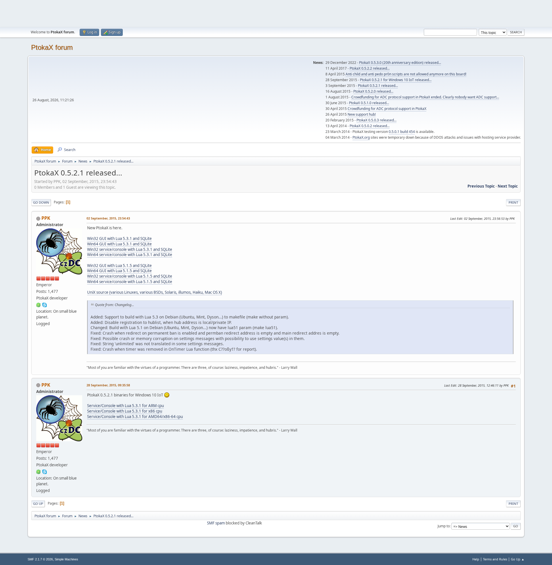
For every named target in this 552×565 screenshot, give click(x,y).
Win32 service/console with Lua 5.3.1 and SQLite (129, 249)
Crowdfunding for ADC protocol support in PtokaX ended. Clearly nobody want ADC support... (425, 97)
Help (475, 559)
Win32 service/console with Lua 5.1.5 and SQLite (129, 276)
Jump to (444, 526)
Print (513, 202)
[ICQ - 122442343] (38, 304)
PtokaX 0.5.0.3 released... (376, 120)
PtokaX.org (361, 137)
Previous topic (481, 186)
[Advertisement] (276, 13)
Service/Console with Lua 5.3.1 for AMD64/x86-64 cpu (135, 416)
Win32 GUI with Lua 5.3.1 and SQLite (119, 238)
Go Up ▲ (517, 559)
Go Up (38, 503)
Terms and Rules (495, 559)
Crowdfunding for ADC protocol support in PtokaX (387, 108)
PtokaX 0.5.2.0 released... (373, 91)
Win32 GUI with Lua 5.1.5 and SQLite (119, 265)
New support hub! (362, 114)
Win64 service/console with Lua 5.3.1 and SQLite (129, 254)
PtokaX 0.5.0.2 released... (370, 125)
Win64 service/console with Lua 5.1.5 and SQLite (129, 281)
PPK (45, 218)
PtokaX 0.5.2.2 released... (370, 68)
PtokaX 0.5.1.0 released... (369, 102)
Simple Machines (66, 559)
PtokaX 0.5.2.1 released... (378, 85)
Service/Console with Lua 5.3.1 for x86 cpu (124, 411)
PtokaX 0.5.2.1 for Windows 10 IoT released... (396, 79)
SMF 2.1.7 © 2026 (40, 559)
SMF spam (216, 523)
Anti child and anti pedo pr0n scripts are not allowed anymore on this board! (406, 74)
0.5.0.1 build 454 (402, 131)
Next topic (508, 186)
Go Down (41, 202)
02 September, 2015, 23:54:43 (108, 218)
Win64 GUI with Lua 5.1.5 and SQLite (119, 270)
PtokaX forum (52, 47)
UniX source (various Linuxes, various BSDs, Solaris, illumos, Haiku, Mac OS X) (154, 292)
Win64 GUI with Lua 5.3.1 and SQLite (119, 244)
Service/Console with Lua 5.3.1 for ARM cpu (125, 405)
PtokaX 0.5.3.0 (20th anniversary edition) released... (400, 62)
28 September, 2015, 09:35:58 (108, 385)
